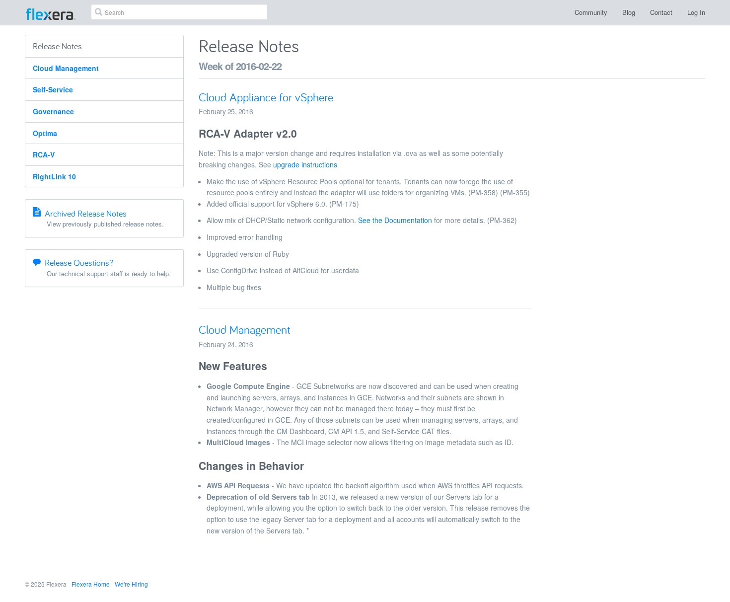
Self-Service (53, 89)
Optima (45, 133)
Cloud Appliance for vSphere (266, 97)
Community (591, 12)
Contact (661, 12)
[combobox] (179, 11)
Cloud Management (66, 68)
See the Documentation (395, 220)
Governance (53, 111)
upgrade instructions (305, 164)
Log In (696, 12)
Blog (628, 12)
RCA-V (44, 154)
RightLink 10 (54, 176)
